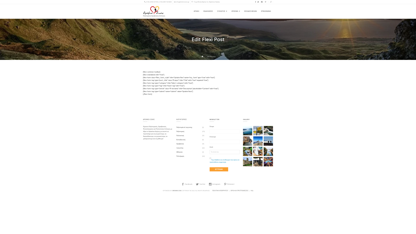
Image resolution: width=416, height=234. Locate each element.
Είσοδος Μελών (250, 11)
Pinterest (265, 2)
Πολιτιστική (180, 135)
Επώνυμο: (213, 137)
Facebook (255, 2)
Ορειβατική (180, 144)
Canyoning (179, 148)
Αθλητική (179, 152)
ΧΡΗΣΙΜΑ (234, 11)
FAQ (252, 191)
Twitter (258, 2)
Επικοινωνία (266, 11)
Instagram (262, 2)
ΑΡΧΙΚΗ (196, 11)
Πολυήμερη (180, 156)
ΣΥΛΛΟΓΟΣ (221, 11)
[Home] (203, 56)
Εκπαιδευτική (180, 140)
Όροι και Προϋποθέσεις (239, 191)
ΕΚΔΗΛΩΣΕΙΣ (208, 11)
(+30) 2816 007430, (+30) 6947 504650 (159, 2)
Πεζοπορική (180, 131)
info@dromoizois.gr (182, 2)
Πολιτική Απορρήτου (220, 191)
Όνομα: (212, 127)
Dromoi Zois (176, 190)
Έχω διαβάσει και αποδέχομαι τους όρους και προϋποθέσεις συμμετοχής (224, 161)
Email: (211, 147)
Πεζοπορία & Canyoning (184, 127)
